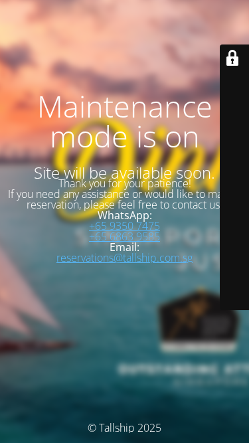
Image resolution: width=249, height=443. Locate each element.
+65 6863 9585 (124, 236)
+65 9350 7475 (124, 226)
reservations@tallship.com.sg (124, 257)
